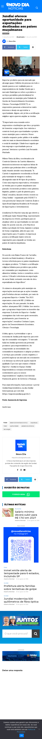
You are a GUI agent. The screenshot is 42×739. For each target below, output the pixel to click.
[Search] (36, 633)
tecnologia (7, 429)
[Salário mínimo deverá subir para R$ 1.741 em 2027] (8, 512)
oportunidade (14, 426)
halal (5, 426)
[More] (32, 47)
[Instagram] (21, 469)
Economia (18, 509)
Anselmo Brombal (20, 520)
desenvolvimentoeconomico (18, 423)
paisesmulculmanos (28, 426)
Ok (22, 735)
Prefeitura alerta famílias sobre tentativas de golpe (20, 587)
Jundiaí (6, 33)
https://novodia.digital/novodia (21, 457)
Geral (5, 567)
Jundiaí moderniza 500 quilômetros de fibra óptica (21, 600)
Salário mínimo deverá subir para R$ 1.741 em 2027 (26, 514)
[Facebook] (18, 469)
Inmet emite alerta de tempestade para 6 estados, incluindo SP (21, 573)
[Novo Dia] (4, 41)
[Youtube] (24, 469)
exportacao (34, 423)
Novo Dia (12, 41)
